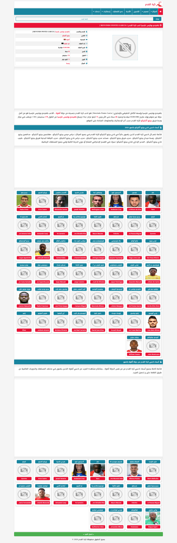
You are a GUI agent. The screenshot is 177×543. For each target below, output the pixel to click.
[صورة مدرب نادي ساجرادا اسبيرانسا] (152, 524)
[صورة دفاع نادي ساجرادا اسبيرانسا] (134, 524)
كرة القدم (150, 4)
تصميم (146, 11)
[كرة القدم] (160, 11)
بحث (157, 19)
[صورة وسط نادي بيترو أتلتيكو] (134, 231)
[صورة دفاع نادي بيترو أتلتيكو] (24, 206)
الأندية (128, 11)
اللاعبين (136, 11)
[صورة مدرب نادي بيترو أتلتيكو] (60, 206)
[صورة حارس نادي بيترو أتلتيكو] (97, 206)
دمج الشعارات (118, 11)
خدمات (97, 11)
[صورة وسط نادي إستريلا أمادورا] (152, 476)
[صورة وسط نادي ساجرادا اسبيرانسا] (24, 500)
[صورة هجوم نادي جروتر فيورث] (134, 476)
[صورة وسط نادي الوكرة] (116, 476)
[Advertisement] (88, 88)
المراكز (154, 11)
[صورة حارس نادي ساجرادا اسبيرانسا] (42, 500)
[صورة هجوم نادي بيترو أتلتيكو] (152, 206)
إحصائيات (106, 11)
